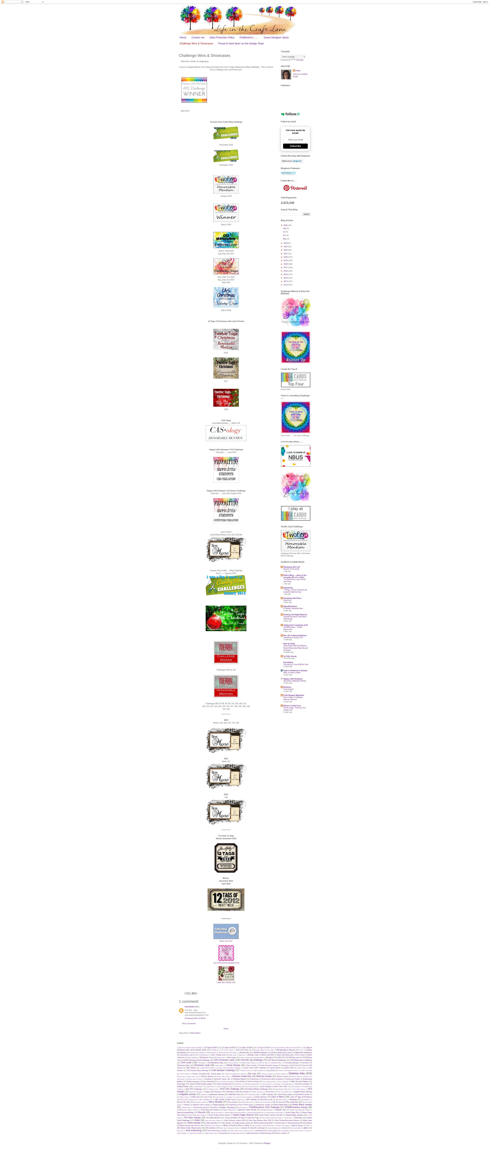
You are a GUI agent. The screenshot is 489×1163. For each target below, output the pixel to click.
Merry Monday (215, 1102)
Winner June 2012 (226, 941)
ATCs (301, 1050)
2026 (286, 225)
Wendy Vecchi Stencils (214, 1125)
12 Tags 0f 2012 (211, 1047)
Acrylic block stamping (197, 1052)
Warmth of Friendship (291, 569)
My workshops (292, 1102)
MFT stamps (252, 1099)
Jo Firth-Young (289, 656)
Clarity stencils (251, 1065)
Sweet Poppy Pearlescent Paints (235, 1112)
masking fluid (260, 1131)
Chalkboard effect (275, 1063)
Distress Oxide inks (241, 1076)
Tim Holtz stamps (192, 1117)
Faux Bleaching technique (225, 1081)
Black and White (268, 1055)
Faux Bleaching (208, 1081)
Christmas (305, 1063)
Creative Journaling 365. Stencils (235, 1074)
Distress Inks (297, 1073)
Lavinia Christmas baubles (243, 1097)
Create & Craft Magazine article (287, 1070)
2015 (286, 274)
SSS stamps (243, 1107)
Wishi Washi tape (268, 1125)
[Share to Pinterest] (195, 993)
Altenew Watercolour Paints (281, 1052)
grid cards (180, 1130)
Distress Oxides (264, 1076)
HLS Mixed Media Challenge (256, 1089)
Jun (284, 235)
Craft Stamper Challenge (223, 1070)
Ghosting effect (287, 1084)
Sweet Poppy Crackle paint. (274, 1112)
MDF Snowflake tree (205, 1099)
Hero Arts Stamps (242, 1092)
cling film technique (257, 1128)
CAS (279, 1057)
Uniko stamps (193, 1123)
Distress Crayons (267, 1074)
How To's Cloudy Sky (284, 1092)
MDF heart (231, 1099)
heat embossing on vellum (217, 1131)
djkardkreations (290, 606)
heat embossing (193, 1130)
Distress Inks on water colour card (187, 1076)
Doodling (208, 1079)
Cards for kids (263, 1063)
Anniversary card (186, 1055)
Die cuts (252, 1073)
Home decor (270, 1092)
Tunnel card (287, 1118)
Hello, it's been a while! (291, 673)
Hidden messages (257, 1092)
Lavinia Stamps (260, 1097)
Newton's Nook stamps (201, 1105)
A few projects (288, 689)
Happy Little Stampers (293, 679)
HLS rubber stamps (299, 1089)
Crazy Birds (270, 1070)
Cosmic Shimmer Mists (207, 1068)
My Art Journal (278, 1102)
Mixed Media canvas (247, 1102)
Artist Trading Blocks (202, 1055)
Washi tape (280, 1123)
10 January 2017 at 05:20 (195, 1018)
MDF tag (241, 1099)
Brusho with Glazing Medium (255, 1057)
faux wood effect (296, 1128)
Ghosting (277, 1084)
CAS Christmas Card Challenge (196, 1060)
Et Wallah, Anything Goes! (293, 608)
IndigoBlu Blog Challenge (303, 1092)
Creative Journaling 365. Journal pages (206, 1074)
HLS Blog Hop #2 (212, 1089)
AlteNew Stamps (260, 1052)
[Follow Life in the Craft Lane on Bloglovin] (292, 162)
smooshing (223, 1133)
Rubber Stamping (227, 1107)
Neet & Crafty (289, 644)
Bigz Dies (242, 1055)
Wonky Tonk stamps (282, 1125)
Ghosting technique (302, 1084)
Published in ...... (249, 37)
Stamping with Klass (292, 598)
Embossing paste (193, 1081)
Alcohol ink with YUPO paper (228, 1052)
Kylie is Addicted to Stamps (295, 670)
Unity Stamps (226, 1123)
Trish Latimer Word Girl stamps (271, 1118)
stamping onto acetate (237, 1133)
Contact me (198, 37)
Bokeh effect (221, 1057)
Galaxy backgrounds (224, 1084)
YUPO (308, 1125)
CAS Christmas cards (224, 1060)
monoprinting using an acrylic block (292, 1130)
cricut (284, 1128)
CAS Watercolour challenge (301, 1060)
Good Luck (287, 600)
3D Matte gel (215, 1050)
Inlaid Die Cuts (234, 1094)
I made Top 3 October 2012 (226, 982)
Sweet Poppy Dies (292, 1112)
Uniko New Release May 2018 (260, 1120)
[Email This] (186, 993)
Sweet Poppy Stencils (243, 1115)
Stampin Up (280, 1110)
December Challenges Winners (294, 681)
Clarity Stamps (233, 1065)
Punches (214, 1107)
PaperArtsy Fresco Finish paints (241, 1105)
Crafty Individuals (258, 1070)
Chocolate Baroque (291, 1063)
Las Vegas (229, 1097)
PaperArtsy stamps (263, 1105)
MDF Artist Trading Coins (189, 1099)
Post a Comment (189, 1023)
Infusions (204, 1094)
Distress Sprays (296, 1076)
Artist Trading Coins (218, 1055)
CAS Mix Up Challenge (251, 1060)
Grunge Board (197, 1086)
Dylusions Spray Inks (222, 1079)
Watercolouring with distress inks (191, 1125)
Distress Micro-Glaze (223, 1076)
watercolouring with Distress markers (273, 1133)
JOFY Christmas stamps (252, 1094)
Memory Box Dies (183, 1102)
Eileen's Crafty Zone (292, 706)
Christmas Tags (183, 1065)
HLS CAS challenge (229, 1089)
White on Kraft (229, 1125)
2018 (286, 264)
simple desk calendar (195, 1133)
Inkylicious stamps (216, 1094)
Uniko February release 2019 (235, 1120)
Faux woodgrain (283, 1081)
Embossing (254, 1079)
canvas (244, 1128)
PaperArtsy (288, 588)
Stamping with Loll (291, 567)
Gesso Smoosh (266, 1084)
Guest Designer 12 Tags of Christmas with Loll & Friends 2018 (237, 1086)
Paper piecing (219, 1105)
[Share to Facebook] (193, 993)
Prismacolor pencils (200, 1107)
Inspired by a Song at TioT (293, 638)
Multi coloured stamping (263, 1102)
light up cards (248, 1130)
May (285, 239)
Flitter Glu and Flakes (299, 1081)
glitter (306, 1128)
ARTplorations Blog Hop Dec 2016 (263, 1050)
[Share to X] (190, 993)
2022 (286, 250)
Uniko (197, 1120)
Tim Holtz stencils (213, 1118)
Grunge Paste (209, 1086)
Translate (299, 60)
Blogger (267, 1143)
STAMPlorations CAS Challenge (264, 1107)
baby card (223, 1128)
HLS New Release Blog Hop (281, 1089)
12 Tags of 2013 (228, 1047)
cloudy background (274, 1128)
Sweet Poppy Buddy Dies (255, 1112)
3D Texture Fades (227, 1050)
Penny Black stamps (302, 1104)
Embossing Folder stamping (271, 1079)
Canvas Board (232, 1063)
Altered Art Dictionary (303, 1052)
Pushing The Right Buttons (295, 615)
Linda (297, 71)
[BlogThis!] (188, 993)
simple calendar (182, 1133)
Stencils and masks (216, 1112)
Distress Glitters (281, 1074)
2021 (286, 253)
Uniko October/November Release (287, 1120)
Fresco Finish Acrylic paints (201, 1084)
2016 (286, 271)
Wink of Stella (256, 1125)
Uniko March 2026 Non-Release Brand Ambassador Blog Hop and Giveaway (295, 648)
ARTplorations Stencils (285, 1050)
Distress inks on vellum (194, 1079)
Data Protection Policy (222, 37)
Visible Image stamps (242, 1123)
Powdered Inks (186, 1107)
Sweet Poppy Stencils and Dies (271, 1115)
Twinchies (298, 1118)
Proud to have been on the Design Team (241, 43)
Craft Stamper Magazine (293, 695)
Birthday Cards (253, 1055)
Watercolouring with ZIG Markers (300, 1123)
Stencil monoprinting (185, 1112)
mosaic (307, 1130)
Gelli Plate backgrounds (251, 1084)
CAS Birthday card (292, 1057)
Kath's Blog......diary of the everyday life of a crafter (295, 576)
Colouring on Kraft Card (289, 1065)
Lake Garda (219, 1097)
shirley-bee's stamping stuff (295, 625)
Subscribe (295, 146)
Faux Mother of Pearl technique (247, 1081)
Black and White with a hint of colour (291, 1055)
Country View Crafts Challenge (254, 1068)
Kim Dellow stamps (183, 1097)
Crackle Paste (301, 1068)
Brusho (241, 1057)
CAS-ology (201, 1063)
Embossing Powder (293, 1079)
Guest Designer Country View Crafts (273, 1086)
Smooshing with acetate (210, 1110)
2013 (286, 281)
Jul (284, 232)
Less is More (277, 1097)
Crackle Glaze (274, 1068)
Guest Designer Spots (276, 37)
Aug (285, 228)
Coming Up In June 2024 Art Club (295, 664)
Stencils (201, 1112)
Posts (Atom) (195, 1033)
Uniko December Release (213, 1120)
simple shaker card (211, 1133)
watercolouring (251, 1133)
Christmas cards (202, 1065)
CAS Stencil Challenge (277, 1060)
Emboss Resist (239, 1079)
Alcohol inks (244, 1052)
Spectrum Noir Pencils (247, 1110)
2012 (286, 285)
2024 (286, 243)
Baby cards (232, 1055)
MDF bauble (219, 1099)
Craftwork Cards (245, 1070)
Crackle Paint (288, 1068)
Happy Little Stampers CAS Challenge (219, 1092)
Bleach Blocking (192, 1057)
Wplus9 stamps (297, 1125)
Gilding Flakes (183, 1086)
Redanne (287, 687)
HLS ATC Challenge (194, 1089)
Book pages (231, 1057)
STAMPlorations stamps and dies (187, 1110)
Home (183, 37)
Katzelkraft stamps (303, 1094)
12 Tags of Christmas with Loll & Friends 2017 (286, 1047)
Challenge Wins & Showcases (196, 43)
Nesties (187, 1105)
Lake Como (208, 1097)
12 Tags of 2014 (246, 1047)
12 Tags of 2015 (263, 1047)
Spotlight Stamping (266, 1110)
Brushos (269, 1057)
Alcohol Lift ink (211, 1052)
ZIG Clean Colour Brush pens (189, 1128)
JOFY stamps (267, 1094)
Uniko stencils (211, 1123)
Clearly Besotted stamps (269, 1065)
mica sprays (272, 1131)
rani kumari (189, 1007)
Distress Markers (207, 1076)
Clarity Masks (219, 1065)
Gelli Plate (238, 1084)
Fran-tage (181, 1084)
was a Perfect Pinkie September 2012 (226, 963)
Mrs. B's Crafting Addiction (295, 635)
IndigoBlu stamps (187, 1094)
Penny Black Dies (281, 1105)
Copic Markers (191, 1068)
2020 (286, 257)
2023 (286, 246)
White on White (243, 1125)
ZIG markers (210, 1128)
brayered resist (233, 1128)
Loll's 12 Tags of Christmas (301, 1097)
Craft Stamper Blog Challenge (197, 1070)
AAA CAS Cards (242, 1050)
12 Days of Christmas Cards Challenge (189, 1047)
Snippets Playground (228, 1110)
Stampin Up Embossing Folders (300, 1110)
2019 (286, 260)
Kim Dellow (288, 662)
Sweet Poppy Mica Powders (197, 1115)
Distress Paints (282, 1076)
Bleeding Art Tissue (207, 1057)
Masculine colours (281, 1099)
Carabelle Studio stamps (247, 1063)
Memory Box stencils (199, 1102)
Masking (293, 1099)
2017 (286, 267)
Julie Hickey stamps (285, 1094)
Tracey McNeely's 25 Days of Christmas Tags (242, 1118)
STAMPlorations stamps (296, 1107)
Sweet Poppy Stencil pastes (219, 1115)
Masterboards (305, 1099)
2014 (286, 278)
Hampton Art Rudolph (195, 1092)
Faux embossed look (269, 1081)
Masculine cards (266, 1099)
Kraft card (196, 1097)
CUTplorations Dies (215, 1063)
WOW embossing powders (263, 1123)
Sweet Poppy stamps (294, 1115)
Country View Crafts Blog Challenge (228, 1068)
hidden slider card (235, 1130)
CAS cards (186, 1062)
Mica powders (233, 1102)
